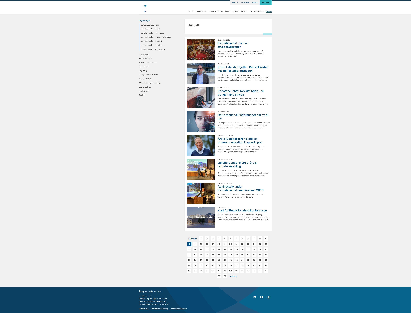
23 (248, 244)
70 (195, 265)
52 (254, 255)
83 (189, 271)
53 (260, 255)
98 (225, 276)
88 (219, 271)
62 (230, 260)
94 (254, 271)
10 (254, 238)
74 (219, 265)
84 (195, 271)
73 (213, 265)
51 (248, 255)
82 (266, 265)
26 (266, 244)
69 (189, 265)
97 (219, 276)
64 (242, 260)
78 (242, 265)
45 (213, 255)
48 (230, 255)
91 (236, 271)
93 (248, 271)
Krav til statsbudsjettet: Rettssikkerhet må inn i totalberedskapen (243, 68)
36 (242, 249)
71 (201, 265)
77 (236, 265)
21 (236, 244)
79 (248, 265)
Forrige (193, 238)
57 (201, 260)
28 (195, 249)
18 (219, 244)
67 (260, 260)
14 (195, 244)
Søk (233, 2)
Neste (232, 276)
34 (230, 249)
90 (230, 271)
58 (207, 260)
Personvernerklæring (159, 309)
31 (213, 249)
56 (195, 260)
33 (225, 249)
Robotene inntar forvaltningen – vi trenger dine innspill (241, 92)
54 (266, 255)
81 (260, 265)
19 (225, 244)
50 (242, 255)
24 (254, 244)
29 (201, 249)
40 (266, 249)
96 (266, 271)
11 (260, 238)
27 (189, 249)
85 (201, 271)
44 (207, 255)
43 (201, 255)
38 (254, 249)
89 (224, 271)
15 (201, 244)
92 (242, 271)
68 (266, 260)
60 (219, 260)
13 (189, 244)
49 (236, 255)
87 (213, 271)
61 (225, 260)
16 (207, 244)
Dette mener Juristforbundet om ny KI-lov (243, 116)
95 (260, 271)
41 (189, 255)
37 (248, 249)
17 (213, 244)
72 (207, 265)
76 (230, 265)
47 (225, 255)
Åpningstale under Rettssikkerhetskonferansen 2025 (241, 188)
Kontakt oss (143, 309)
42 (195, 255)
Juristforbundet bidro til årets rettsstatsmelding (237, 164)
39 (260, 249)
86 (207, 271)
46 (219, 255)
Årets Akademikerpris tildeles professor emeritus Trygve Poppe (240, 140)
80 (254, 265)
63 (236, 260)
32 (219, 249)
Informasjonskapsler (179, 309)
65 (248, 260)
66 (254, 260)
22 (242, 244)
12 (266, 238)
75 (225, 265)
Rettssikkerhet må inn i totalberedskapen (233, 44)
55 (189, 260)
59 (213, 260)
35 (236, 249)
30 (207, 249)
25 (260, 244)
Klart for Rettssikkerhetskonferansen (242, 210)
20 (230, 244)
